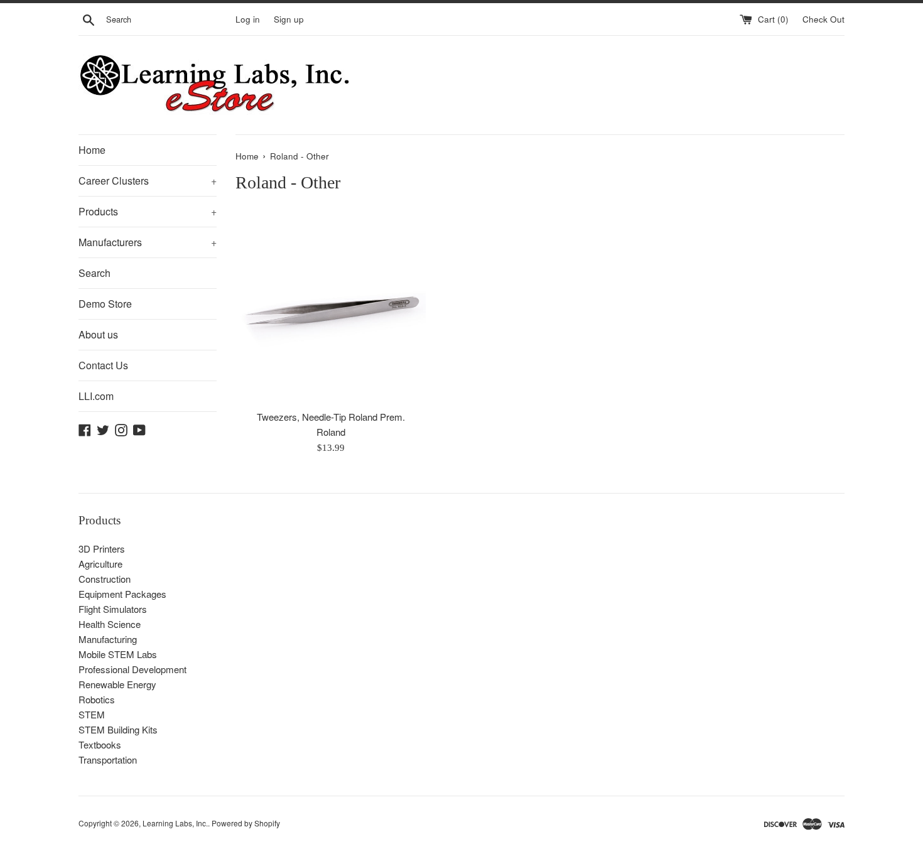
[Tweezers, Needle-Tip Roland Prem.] (330, 308)
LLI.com (96, 396)
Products (147, 211)
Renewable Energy (117, 684)
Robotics (96, 699)
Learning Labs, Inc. (175, 823)
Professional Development (132, 669)
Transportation (107, 759)
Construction (104, 578)
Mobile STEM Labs (117, 654)
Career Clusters (147, 180)
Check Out (823, 19)
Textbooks (99, 744)
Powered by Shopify (246, 823)
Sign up (289, 19)
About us (98, 334)
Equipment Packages (122, 593)
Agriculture (100, 563)
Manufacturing (107, 639)
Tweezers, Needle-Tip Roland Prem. (331, 416)
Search (94, 273)
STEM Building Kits (118, 729)
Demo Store (105, 303)
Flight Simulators (112, 608)
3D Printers (101, 548)
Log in (247, 19)
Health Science (109, 623)
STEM (91, 714)
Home (91, 150)
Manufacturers (147, 242)
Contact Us (103, 365)
